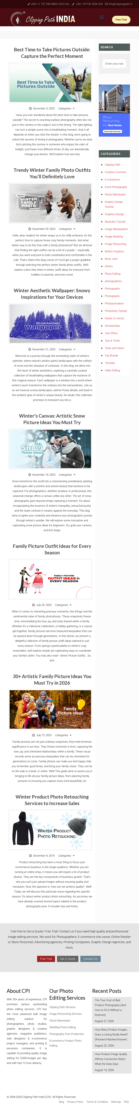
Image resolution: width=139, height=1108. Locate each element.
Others (109, 266)
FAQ (126, 1101)
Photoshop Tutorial (116, 311)
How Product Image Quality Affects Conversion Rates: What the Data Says (111, 1059)
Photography (112, 296)
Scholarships (112, 325)
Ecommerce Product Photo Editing (65, 1043)
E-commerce (112, 179)
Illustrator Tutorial (115, 221)
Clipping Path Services (62, 1007)
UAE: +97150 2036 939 (89, 4)
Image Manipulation (116, 229)
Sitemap (116, 1101)
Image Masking (114, 236)
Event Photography (116, 187)
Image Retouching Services (65, 1013)
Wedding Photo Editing (62, 1027)
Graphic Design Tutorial (114, 204)
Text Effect (111, 333)
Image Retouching (115, 244)
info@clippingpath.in (120, 4)
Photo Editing (112, 273)
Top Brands (111, 355)
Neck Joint (111, 258)
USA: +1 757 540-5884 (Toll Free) (50, 4)
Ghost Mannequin (115, 194)
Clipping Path (112, 164)
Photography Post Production (66, 1034)
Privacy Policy (75, 1101)
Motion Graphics (114, 251)
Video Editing (112, 370)
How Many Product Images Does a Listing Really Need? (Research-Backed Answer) (111, 1034)
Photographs (112, 288)
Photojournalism (114, 303)
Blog (61, 1101)
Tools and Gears (114, 348)
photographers (113, 281)
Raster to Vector (114, 318)
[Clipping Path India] (44, 18)
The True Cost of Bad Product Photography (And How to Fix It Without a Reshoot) (110, 1008)
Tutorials (110, 363)
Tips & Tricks (112, 340)
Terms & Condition (97, 1101)
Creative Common (115, 172)
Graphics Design (114, 214)
